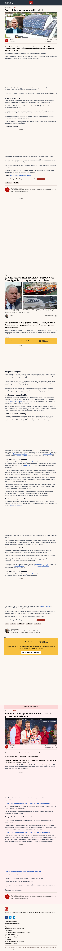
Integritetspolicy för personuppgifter (14, 928)
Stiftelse (29, 623)
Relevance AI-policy (10, 934)
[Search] (54, 3)
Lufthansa (21, 623)
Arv (7, 623)
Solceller (8, 182)
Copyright (7, 927)
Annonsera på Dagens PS (11, 936)
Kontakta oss (8, 925)
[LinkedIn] (14, 917)
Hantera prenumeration (11, 921)
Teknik (14, 7)
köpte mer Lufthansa (31, 462)
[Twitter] (10, 917)
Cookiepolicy (8, 930)
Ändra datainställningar (11, 943)
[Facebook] (6, 917)
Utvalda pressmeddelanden (12, 923)
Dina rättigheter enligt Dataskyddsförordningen (17, 932)
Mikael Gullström (15, 629)
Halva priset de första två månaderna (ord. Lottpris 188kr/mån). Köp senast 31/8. (27, 803)
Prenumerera (41, 179)
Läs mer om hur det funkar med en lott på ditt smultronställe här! (23, 871)
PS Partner (16, 710)
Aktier (14, 275)
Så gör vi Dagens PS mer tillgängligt (14, 941)
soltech (16, 182)
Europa (13, 623)
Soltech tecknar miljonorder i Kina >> (20, 175)
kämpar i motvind (29, 465)
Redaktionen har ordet (11, 938)
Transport (38, 623)
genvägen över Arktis (21, 455)
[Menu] (56, 3)
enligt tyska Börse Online (15, 401)
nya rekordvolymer (48, 454)
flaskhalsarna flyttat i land (20, 454)
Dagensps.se (8, 7)
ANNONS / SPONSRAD (16, 188)
